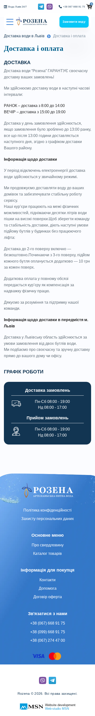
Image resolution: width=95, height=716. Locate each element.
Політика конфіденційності (47, 510)
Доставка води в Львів (24, 36)
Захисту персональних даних (47, 519)
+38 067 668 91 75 (74, 6)
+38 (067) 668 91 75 (47, 623)
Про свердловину (48, 545)
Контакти (47, 580)
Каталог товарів (47, 553)
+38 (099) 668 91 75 (47, 632)
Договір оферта (47, 597)
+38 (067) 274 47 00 (47, 640)
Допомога (48, 588)
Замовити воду (74, 21)
